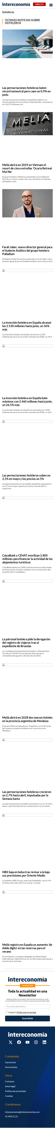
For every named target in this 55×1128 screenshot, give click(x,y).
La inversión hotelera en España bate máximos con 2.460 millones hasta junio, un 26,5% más (27, 401)
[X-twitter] (11, 1042)
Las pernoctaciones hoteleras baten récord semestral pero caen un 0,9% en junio (26, 91)
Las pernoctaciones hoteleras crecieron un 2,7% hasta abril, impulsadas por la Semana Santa (26, 795)
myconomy (10, 1062)
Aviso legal (10, 1086)
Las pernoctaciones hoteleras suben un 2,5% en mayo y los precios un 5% (26, 477)
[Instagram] (36, 1042)
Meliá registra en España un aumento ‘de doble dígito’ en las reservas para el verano (27, 948)
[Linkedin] (44, 1042)
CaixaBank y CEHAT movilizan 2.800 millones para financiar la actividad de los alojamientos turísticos (27, 559)
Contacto (9, 1081)
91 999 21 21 (11, 1116)
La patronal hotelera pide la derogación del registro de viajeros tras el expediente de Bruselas (26, 642)
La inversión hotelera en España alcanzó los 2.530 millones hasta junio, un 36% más (26, 326)
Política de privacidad (15, 1091)
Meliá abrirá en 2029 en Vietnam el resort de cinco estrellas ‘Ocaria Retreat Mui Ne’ (27, 168)
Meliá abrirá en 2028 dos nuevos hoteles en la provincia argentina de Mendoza (27, 719)
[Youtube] (27, 1042)
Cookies (9, 1096)
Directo (39, 4)
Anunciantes (11, 1067)
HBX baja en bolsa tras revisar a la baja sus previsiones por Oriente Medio (26, 873)
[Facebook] (19, 1042)
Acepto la (22, 1012)
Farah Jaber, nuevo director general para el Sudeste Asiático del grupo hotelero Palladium (27, 250)
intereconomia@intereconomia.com (22, 1112)
